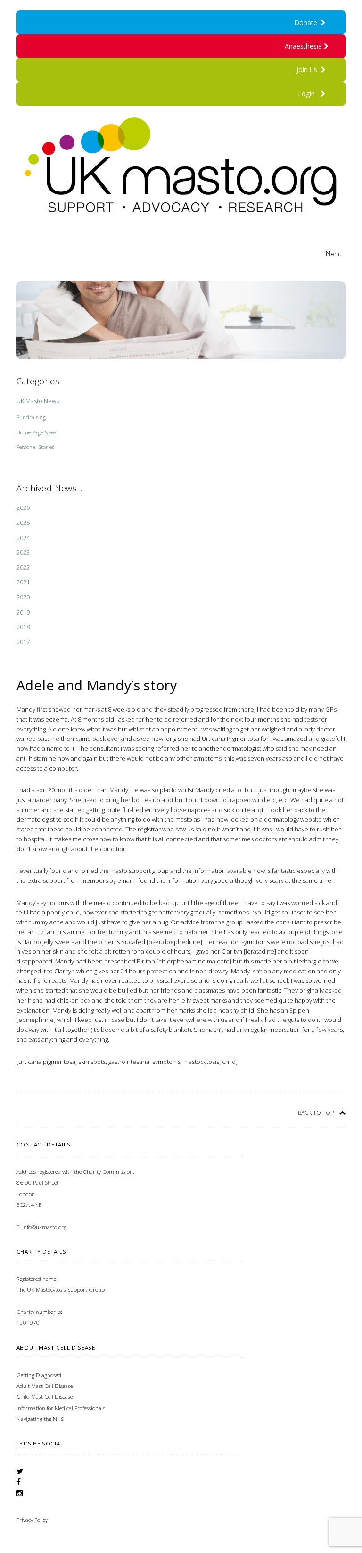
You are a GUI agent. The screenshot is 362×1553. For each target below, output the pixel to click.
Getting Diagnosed (38, 1375)
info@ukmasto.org (44, 1226)
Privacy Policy (32, 1519)
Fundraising (31, 417)
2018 (23, 627)
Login (306, 93)
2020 (23, 597)
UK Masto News (37, 401)
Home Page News (36, 432)
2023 (23, 552)
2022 (23, 567)
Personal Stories (35, 446)
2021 (23, 582)
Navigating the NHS (40, 1418)
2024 (23, 537)
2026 (23, 507)
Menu (334, 253)
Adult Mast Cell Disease (44, 1385)
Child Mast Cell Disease (44, 1396)
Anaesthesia (304, 46)
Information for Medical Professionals (60, 1408)
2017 (23, 642)
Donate (308, 22)
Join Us (308, 69)
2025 (23, 522)
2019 (23, 612)
